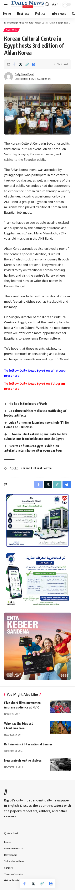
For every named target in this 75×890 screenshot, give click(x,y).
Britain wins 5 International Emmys (28, 744)
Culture (11, 30)
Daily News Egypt (24, 74)
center (52, 322)
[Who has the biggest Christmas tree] (60, 727)
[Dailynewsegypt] (27, 4)
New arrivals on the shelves (23, 760)
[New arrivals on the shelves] (60, 764)
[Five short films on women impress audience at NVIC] (60, 706)
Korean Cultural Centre (36, 468)
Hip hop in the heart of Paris (28, 403)
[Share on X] (21, 64)
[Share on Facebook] (14, 64)
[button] (7, 4)
